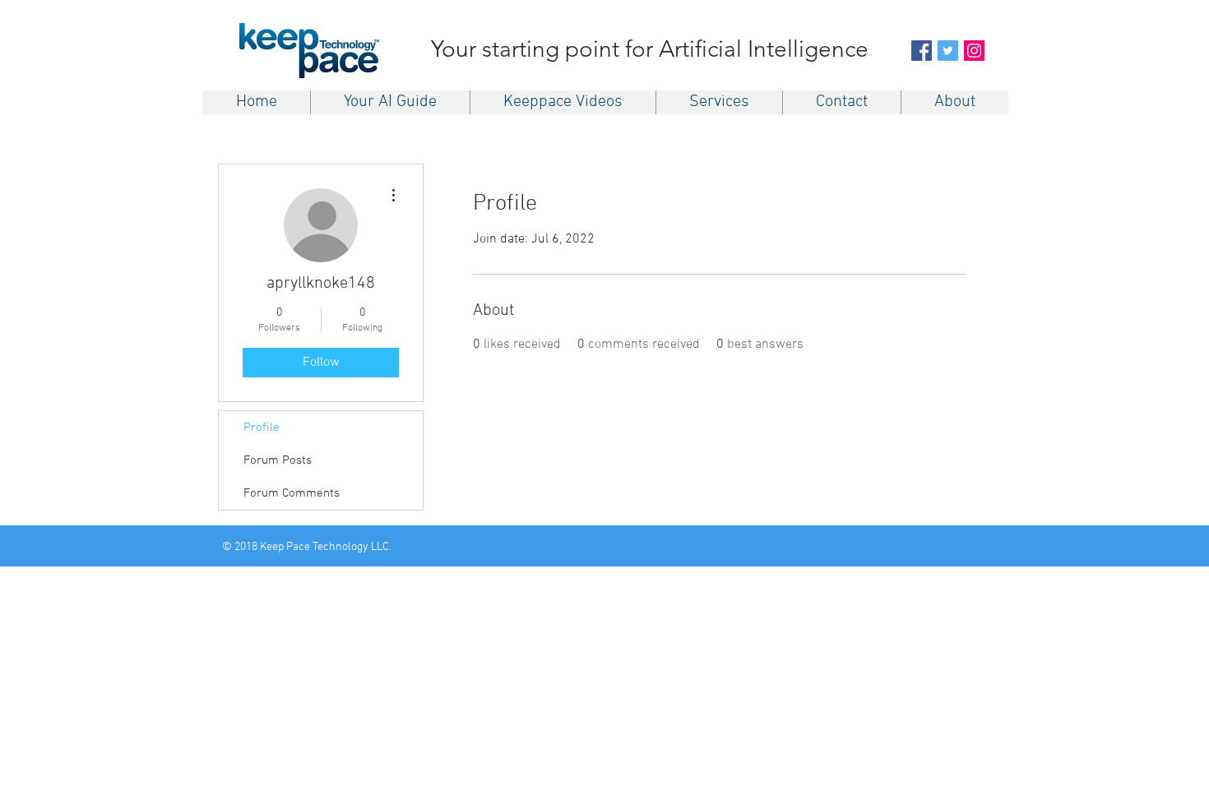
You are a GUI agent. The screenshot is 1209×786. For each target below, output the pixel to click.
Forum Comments (291, 493)
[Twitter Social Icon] (948, 50)
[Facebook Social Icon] (921, 50)
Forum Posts (277, 460)
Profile (261, 427)
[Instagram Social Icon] (974, 50)
